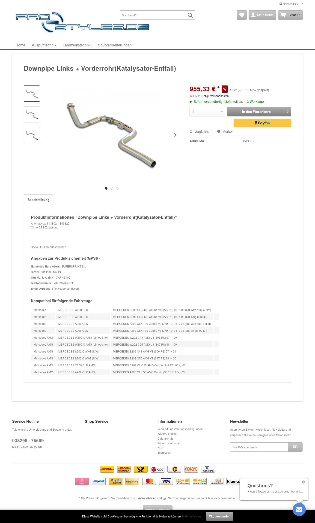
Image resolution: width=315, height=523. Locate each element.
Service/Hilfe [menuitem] (291, 4)
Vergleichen (202, 131)
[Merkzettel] (242, 15)
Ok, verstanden (219, 516)
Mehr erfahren (191, 516)
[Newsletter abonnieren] (295, 447)
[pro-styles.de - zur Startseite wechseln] (84, 21)
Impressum (164, 452)
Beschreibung (38, 199)
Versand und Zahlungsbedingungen (180, 429)
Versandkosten (147, 498)
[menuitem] (157, 15)
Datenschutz (165, 438)
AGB (160, 448)
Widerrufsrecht (167, 433)
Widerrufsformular (169, 443)
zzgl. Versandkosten (216, 96)
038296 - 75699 (28, 440)
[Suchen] (190, 15)
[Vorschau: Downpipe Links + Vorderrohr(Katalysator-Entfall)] (32, 93)
